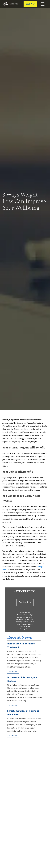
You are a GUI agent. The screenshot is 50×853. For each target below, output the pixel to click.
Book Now (30, 4)
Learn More (13, 672)
